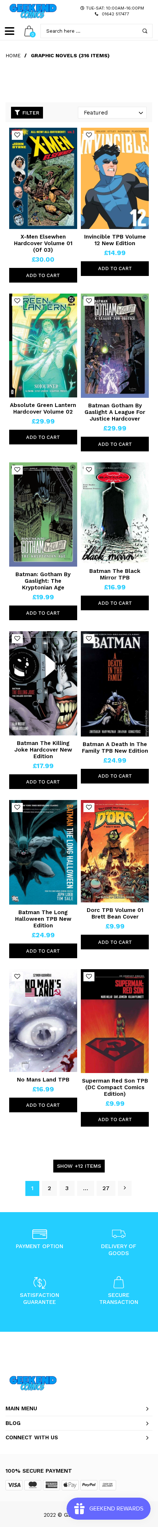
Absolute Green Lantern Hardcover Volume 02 (43, 408)
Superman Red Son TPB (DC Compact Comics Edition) (115, 1087)
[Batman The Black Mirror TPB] (115, 512)
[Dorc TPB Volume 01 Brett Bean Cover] (115, 851)
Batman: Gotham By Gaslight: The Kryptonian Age (43, 581)
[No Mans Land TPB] (43, 1020)
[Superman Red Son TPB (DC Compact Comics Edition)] (115, 1021)
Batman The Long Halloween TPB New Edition (43, 919)
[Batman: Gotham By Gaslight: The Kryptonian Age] (43, 514)
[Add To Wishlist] (17, 135)
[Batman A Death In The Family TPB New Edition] (115, 684)
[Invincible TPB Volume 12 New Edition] (115, 178)
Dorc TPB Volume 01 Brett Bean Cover (115, 913)
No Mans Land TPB (43, 1079)
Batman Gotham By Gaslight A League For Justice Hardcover (115, 412)
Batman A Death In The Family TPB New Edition (115, 747)
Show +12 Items (79, 1166)
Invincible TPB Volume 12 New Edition (115, 240)
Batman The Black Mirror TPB (114, 574)
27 (106, 1188)
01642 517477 (115, 14)
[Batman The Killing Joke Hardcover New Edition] (43, 683)
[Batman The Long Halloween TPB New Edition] (43, 852)
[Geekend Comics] (33, 11)
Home (13, 55)
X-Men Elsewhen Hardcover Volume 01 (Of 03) (43, 243)
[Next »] (125, 1188)
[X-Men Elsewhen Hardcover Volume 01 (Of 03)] (43, 178)
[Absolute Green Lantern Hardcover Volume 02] (43, 345)
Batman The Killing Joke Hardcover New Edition (43, 750)
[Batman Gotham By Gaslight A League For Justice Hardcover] (115, 346)
